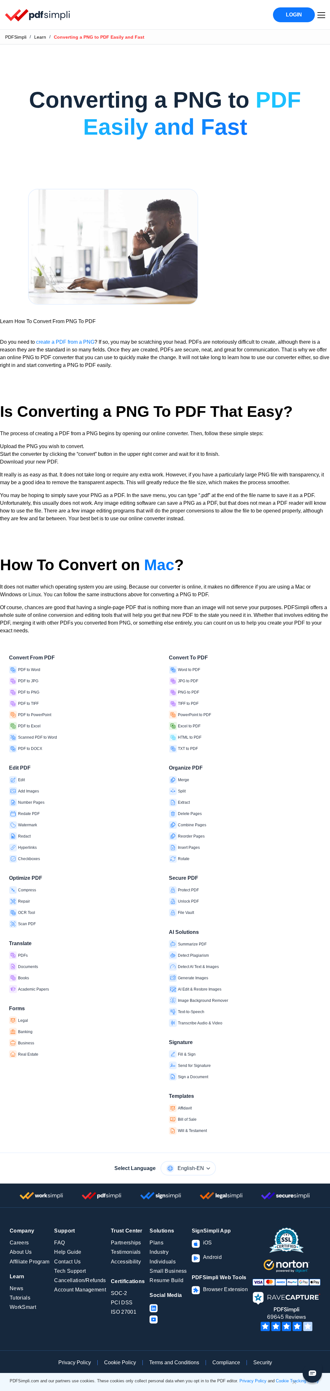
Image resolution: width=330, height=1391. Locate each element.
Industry (159, 1252)
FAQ (59, 1242)
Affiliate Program (29, 1261)
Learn (40, 37)
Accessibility (126, 1261)
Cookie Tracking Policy (297, 1380)
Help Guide (67, 1252)
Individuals (163, 1261)
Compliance (226, 1362)
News (16, 1288)
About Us (21, 1252)
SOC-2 (119, 1293)
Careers (19, 1242)
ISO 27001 (123, 1312)
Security (262, 1362)
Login (294, 14)
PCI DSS (121, 1302)
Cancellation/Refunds (80, 1280)
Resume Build (166, 1280)
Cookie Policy (120, 1362)
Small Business (168, 1271)
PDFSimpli (15, 37)
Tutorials (20, 1297)
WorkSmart (23, 1307)
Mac (159, 564)
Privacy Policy (74, 1362)
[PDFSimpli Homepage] (38, 15)
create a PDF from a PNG (65, 342)
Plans (156, 1242)
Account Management (80, 1289)
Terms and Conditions (174, 1362)
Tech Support (70, 1271)
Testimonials (126, 1252)
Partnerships (126, 1242)
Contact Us (67, 1261)
